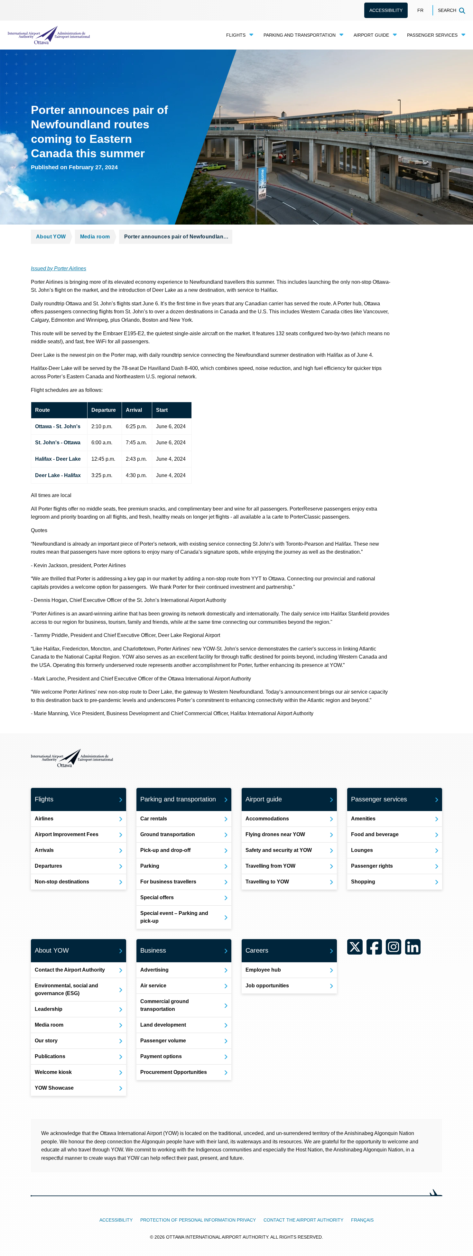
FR (420, 10)
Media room (95, 236)
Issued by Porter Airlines (58, 268)
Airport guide (371, 35)
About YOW (51, 236)
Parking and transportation (300, 35)
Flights (236, 35)
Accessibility (386, 10)
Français (362, 1220)
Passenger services (432, 35)
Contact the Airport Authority (303, 1220)
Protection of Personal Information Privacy (198, 1220)
